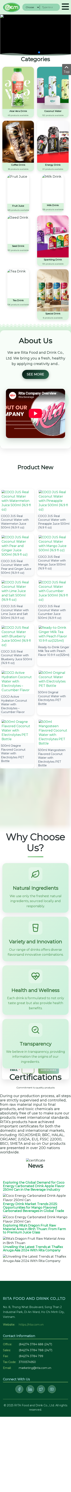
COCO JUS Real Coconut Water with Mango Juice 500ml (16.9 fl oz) (52, 562)
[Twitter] (41, 1389)
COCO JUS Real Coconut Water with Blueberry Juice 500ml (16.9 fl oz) (16, 657)
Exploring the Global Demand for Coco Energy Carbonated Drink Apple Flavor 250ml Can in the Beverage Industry (34, 1186)
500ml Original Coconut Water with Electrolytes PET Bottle (52, 698)
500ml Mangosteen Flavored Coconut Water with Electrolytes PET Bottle (51, 757)
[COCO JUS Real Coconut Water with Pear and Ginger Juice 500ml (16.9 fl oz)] (17, 546)
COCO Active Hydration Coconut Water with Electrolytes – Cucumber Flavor (14, 704)
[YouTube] (52, 1389)
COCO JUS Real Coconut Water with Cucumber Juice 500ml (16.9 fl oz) (52, 612)
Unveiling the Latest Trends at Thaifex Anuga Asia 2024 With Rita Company (33, 1248)
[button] (32, 52)
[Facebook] (19, 1389)
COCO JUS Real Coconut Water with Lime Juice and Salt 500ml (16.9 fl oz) (15, 612)
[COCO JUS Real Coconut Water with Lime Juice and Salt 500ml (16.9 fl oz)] (17, 591)
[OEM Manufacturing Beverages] (11, 7)
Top (67, 72)
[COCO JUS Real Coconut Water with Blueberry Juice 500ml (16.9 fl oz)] (17, 636)
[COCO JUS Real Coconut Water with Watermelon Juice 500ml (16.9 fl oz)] (17, 500)
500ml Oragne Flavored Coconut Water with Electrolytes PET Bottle (13, 753)
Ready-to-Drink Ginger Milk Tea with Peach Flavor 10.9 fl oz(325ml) (53, 651)
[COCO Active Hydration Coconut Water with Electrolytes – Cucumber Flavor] (17, 681)
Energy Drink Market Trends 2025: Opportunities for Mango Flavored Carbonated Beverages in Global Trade (33, 1207)
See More (35, 374)
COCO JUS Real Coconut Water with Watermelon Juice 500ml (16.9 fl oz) (15, 521)
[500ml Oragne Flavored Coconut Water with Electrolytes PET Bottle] (17, 730)
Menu (65, 7)
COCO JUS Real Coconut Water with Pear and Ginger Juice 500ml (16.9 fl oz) (16, 567)
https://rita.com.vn (31, 1324)
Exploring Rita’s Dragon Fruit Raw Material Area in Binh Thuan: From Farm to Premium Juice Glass (34, 1229)
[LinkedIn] (30, 1389)
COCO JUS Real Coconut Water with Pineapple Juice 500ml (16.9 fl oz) (53, 521)
